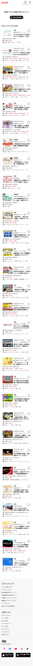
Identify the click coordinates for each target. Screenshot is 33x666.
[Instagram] (4, 648)
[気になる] (28, 31)
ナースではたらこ (5, 631)
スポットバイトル (5, 615)
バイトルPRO (4, 626)
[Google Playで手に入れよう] (23, 655)
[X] (21, 648)
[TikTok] (27, 648)
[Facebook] (9, 648)
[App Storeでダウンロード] (7, 655)
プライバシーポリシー (6, 589)
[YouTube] (15, 648)
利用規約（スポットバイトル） (9, 598)
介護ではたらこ (5, 634)
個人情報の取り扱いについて (8, 592)
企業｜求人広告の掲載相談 (8, 606)
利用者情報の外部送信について (9, 595)
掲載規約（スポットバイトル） (9, 600)
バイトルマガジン (5, 623)
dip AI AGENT (4, 620)
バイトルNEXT (5, 618)
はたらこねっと (5, 629)
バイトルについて (5, 603)
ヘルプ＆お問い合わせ (6, 587)
